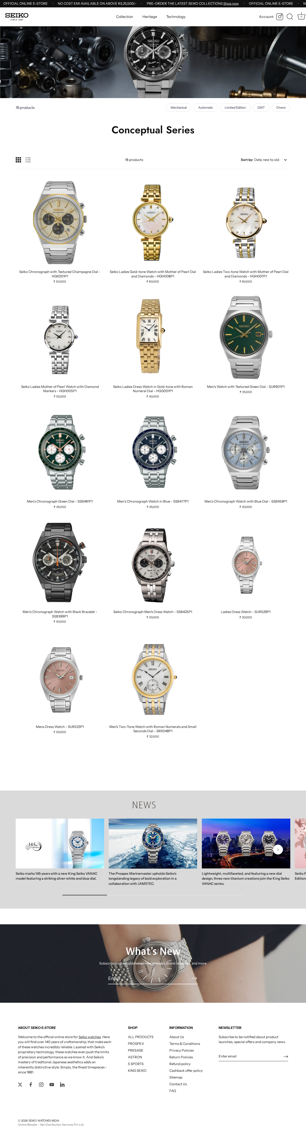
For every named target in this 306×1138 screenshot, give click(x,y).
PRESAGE (135, 1050)
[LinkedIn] (62, 1084)
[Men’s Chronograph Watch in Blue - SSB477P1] (153, 452)
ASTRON (135, 1057)
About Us (176, 1037)
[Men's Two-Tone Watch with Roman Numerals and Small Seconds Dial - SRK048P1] (153, 677)
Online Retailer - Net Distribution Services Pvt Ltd (51, 1124)
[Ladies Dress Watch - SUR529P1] (246, 562)
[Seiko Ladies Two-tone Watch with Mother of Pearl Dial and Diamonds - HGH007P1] (246, 222)
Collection (124, 16)
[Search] (290, 17)
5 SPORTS (136, 1064)
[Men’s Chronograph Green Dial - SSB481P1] (60, 452)
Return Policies (181, 1057)
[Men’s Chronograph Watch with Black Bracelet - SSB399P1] (60, 562)
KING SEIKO (137, 1070)
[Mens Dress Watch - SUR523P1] (60, 677)
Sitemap (175, 1077)
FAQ (172, 1091)
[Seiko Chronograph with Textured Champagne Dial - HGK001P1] (60, 222)
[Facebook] (30, 1084)
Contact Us (178, 1084)
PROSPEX (136, 1043)
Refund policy (180, 1064)
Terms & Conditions (184, 1043)
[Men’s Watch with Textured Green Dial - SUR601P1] (246, 337)
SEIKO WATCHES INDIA (43, 1120)
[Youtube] (52, 1084)
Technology (175, 16)
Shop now (231, 3)
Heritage (149, 16)
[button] (28, 850)
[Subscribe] (194, 978)
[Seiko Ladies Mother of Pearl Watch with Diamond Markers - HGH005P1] (60, 337)
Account (266, 16)
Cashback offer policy (186, 1070)
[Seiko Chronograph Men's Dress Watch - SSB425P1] (153, 562)
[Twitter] (20, 1084)
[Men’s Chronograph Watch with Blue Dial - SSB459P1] (246, 452)
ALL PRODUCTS (140, 1037)
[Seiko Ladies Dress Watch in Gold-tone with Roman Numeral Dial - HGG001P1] (153, 337)
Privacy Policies (181, 1050)
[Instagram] (280, 17)
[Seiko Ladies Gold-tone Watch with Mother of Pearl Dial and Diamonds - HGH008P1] (153, 222)
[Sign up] (286, 1056)
